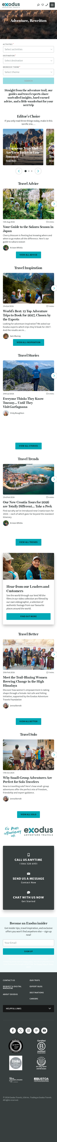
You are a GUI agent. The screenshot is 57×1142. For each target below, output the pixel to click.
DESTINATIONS (37, 992)
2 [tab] (29, 171)
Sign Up (28, 951)
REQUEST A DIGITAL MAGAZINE (12, 987)
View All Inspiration (28, 342)
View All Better (28, 721)
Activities (8, 44)
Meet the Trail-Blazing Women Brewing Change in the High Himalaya (25, 681)
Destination (9, 56)
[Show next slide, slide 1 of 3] (38, 171)
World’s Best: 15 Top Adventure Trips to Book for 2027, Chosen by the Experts (27, 315)
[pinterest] (36, 1031)
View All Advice (28, 255)
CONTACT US (9, 980)
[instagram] (28, 1031)
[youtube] (44, 1031)
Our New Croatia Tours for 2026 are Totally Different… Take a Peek (27, 504)
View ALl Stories (28, 446)
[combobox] (28, 49)
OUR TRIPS (35, 980)
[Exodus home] (11, 5)
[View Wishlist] (43, 5)
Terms (51, 964)
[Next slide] (54, 204)
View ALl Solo (28, 814)
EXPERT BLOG (36, 986)
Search (28, 81)
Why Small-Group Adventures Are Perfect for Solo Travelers (27, 780)
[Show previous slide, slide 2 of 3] (19, 171)
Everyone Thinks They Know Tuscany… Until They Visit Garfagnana (23, 403)
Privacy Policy (42, 964)
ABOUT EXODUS (10, 994)
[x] (21, 1031)
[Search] (38, 5)
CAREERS (34, 999)
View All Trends (28, 542)
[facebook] (13, 1031)
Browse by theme (11, 67)
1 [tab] (26, 171)
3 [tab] (31, 171)
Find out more (28, 616)
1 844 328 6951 (47, 5)
